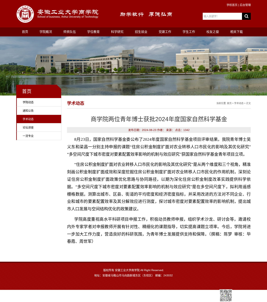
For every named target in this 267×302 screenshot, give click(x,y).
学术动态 (28, 119)
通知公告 (28, 110)
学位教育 (93, 31)
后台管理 (245, 4)
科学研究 (117, 31)
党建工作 (165, 31)
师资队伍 (69, 31)
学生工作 (189, 31)
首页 (25, 31)
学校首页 (232, 4)
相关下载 (236, 31)
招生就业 (141, 31)
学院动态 (28, 102)
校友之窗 (212, 31)
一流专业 (28, 135)
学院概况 (45, 31)
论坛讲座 (28, 127)
